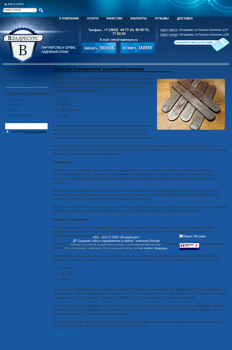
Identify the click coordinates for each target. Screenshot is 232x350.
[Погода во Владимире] (26, 127)
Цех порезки (17, 75)
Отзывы (162, 18)
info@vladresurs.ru (124, 39)
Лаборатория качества (23, 80)
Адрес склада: (169, 34)
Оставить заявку (137, 48)
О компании (69, 18)
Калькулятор (201, 44)
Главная (39, 45)
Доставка (185, 18)
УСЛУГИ (92, 18)
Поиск (7, 13)
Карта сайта (16, 4)
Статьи (13, 110)
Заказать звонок (99, 48)
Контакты (138, 18)
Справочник (16, 99)
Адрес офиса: (169, 29)
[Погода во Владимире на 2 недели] (34, 131)
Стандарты (16, 104)
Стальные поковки (20, 115)
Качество (114, 18)
